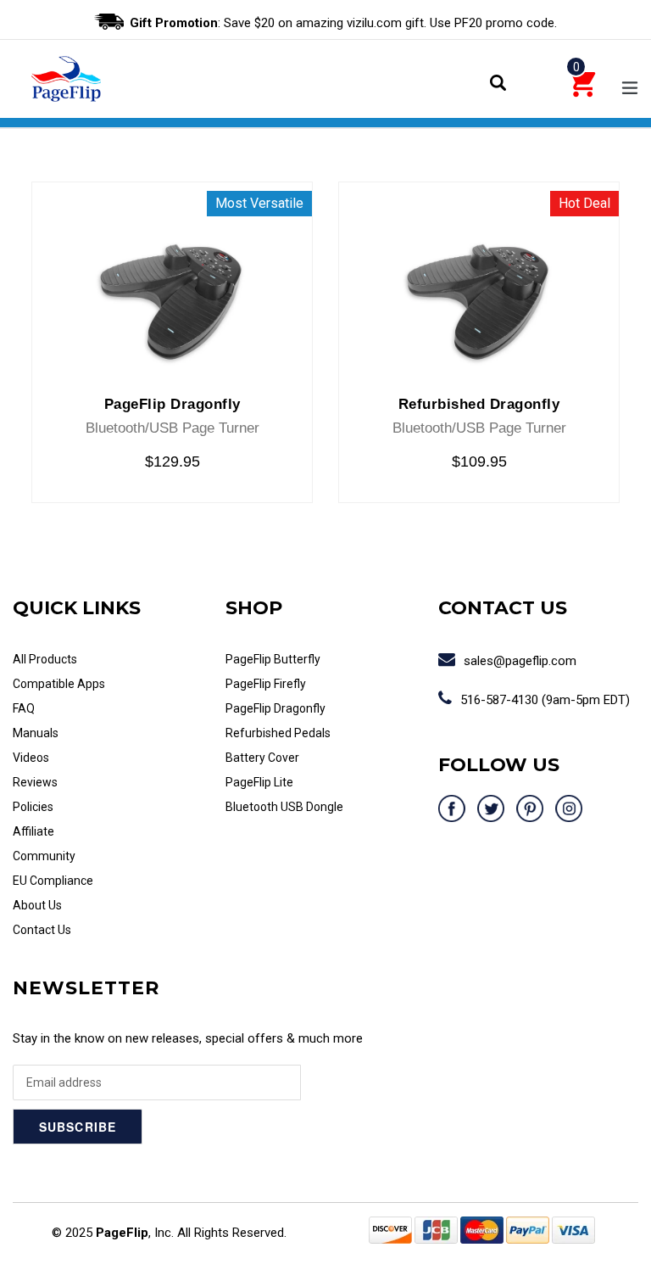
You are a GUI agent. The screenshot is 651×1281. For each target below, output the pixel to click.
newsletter (86, 987)
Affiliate (33, 831)
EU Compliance (53, 880)
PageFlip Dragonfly (275, 708)
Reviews (35, 782)
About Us (37, 905)
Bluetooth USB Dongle (284, 807)
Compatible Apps (59, 684)
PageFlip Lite (259, 782)
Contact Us (42, 930)
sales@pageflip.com (520, 660)
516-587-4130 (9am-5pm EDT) (545, 700)
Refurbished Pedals (278, 733)
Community (44, 856)
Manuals (35, 733)
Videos (31, 757)
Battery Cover (262, 757)
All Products (45, 659)
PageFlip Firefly (265, 684)
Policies (33, 807)
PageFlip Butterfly (272, 659)
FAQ (24, 708)
